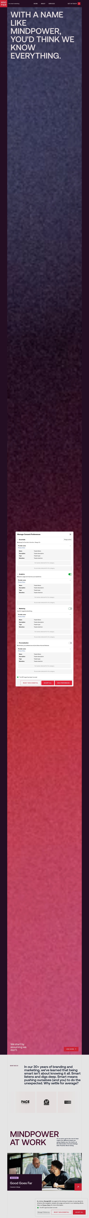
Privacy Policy (21, 547)
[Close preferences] (70, 534)
